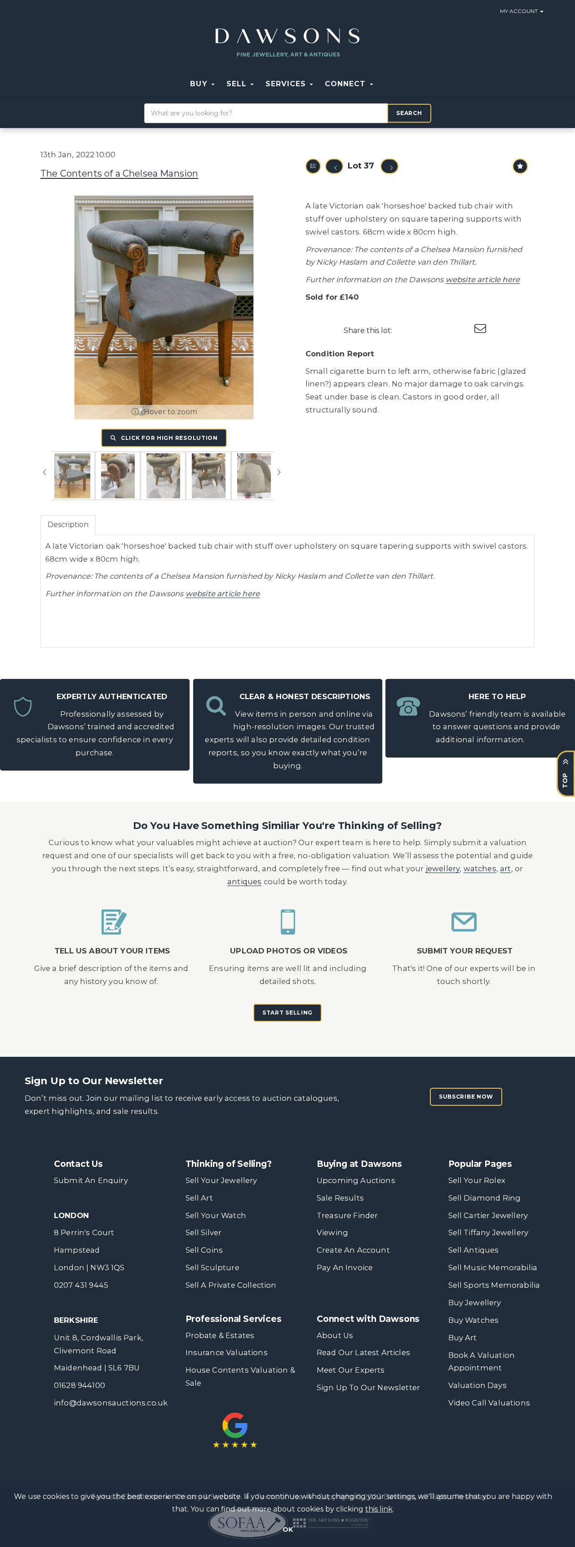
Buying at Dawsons (359, 1164)
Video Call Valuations (489, 1402)
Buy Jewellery (474, 1302)
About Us (335, 1335)
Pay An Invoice (345, 1267)
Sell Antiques (473, 1250)
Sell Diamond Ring (484, 1197)
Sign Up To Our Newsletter (368, 1387)
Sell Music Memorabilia (493, 1267)
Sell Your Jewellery (221, 1180)
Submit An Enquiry (91, 1180)
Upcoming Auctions (356, 1180)
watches (480, 868)
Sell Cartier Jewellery (488, 1215)
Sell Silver (204, 1232)
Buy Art (462, 1337)
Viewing (332, 1232)
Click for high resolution (168, 437)
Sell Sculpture (212, 1267)
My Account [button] (519, 11)
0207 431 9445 (81, 1285)
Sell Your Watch (216, 1215)
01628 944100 (79, 1385)
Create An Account (353, 1250)
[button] (385, 84)
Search (409, 113)
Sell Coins (204, 1250)
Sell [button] (237, 84)
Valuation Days (477, 1385)
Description (68, 524)
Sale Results (340, 1197)
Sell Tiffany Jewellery (488, 1232)
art (505, 868)
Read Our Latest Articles (363, 1352)
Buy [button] (200, 84)
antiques (244, 881)
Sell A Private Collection (231, 1285)
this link (379, 1509)
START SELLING (287, 1012)
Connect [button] (346, 84)
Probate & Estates (220, 1335)
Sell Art (199, 1197)
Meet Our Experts (351, 1369)
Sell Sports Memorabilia (494, 1285)
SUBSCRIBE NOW (466, 1096)
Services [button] (287, 84)
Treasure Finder (347, 1215)
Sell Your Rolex (476, 1180)
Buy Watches (473, 1320)
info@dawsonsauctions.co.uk (111, 1402)
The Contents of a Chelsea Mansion (119, 173)
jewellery (443, 868)
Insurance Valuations (227, 1352)
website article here (483, 279)
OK (288, 1529)
